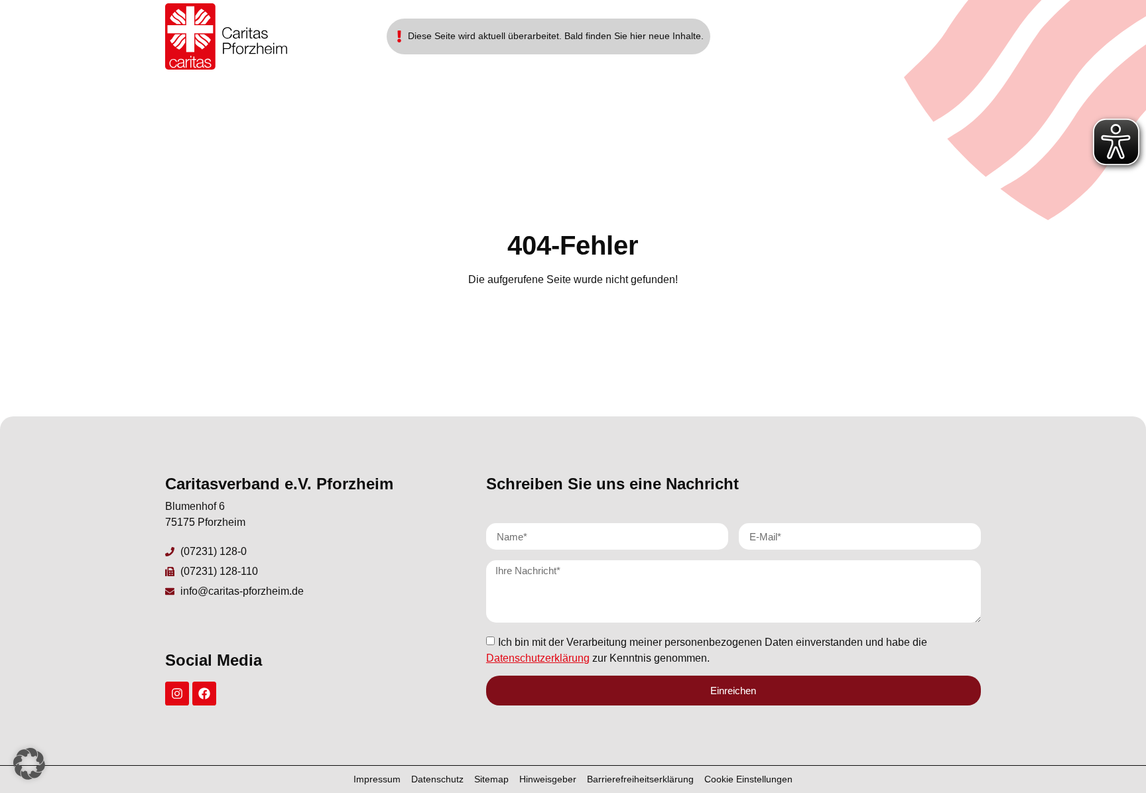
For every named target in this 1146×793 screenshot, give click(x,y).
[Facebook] (204, 693)
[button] (29, 764)
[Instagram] (177, 693)
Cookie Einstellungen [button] (748, 779)
